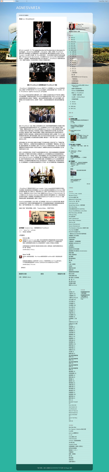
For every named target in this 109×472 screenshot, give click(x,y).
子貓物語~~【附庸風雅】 (75, 241)
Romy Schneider (73, 414)
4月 (73, 68)
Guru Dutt (71, 405)
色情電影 (71, 327)
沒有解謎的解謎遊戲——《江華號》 (79, 157)
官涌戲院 (71, 330)
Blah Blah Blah (72, 427)
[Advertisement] (78, 16)
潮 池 (72, 169)
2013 (72, 41)
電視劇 (70, 379)
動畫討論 (71, 353)
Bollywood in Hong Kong (75, 199)
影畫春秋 (71, 392)
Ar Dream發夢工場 (73, 197)
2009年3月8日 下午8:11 (28, 249)
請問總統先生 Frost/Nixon (41, 228)
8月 (73, 60)
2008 (72, 106)
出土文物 (71, 307)
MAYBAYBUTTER (56, 468)
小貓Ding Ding (72, 297)
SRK (70, 421)
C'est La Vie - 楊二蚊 (74, 201)
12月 (73, 52)
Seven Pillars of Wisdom (77, 125)
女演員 (70, 292)
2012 (72, 43)
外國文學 (71, 313)
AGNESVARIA (28, 8)
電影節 (70, 381)
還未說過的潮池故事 (81, 170)
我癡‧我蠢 (71, 252)
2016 (72, 37)
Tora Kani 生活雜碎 (74, 230)
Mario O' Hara (72, 410)
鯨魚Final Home (73, 285)
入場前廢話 (74, 72)
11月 (73, 54)
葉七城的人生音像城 (76, 144)
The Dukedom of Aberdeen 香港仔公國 (78, 228)
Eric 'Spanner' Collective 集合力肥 (77, 429)
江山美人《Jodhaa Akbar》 (78, 97)
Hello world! (73, 152)
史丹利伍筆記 (72, 237)
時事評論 (71, 347)
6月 (73, 64)
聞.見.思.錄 (71, 273)
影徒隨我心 (71, 247)
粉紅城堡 (71, 457)
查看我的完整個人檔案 (74, 31)
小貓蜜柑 (71, 295)
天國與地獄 (71, 239)
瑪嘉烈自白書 (72, 268)
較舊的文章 (61, 274)
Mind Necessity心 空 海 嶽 (75, 212)
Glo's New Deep (73, 207)
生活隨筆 (71, 314)
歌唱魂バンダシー (73, 450)
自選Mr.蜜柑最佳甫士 (77, 88)
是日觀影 (71, 256)
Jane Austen (72, 407)
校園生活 (71, 349)
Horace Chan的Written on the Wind (78, 210)
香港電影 (71, 342)
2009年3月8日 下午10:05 (29, 264)
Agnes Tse (26, 254)
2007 (72, 108)
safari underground (76, 179)
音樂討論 (71, 340)
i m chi (70, 435)
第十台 (70, 455)
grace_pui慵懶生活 (73, 433)
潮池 (70, 262)
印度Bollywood (72, 321)
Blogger (68, 468)
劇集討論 (71, 386)
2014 (72, 39)
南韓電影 (71, 334)
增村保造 (71, 388)
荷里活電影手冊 (73, 275)
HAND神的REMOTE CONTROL (77, 209)
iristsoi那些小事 (73, 436)
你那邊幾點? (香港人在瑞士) (76, 446)
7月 (73, 62)
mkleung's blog (72, 214)
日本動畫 (71, 303)
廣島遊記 (71, 390)
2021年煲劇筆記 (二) (75, 180)
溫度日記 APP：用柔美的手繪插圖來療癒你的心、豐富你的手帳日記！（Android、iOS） (79, 164)
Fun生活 (71, 431)
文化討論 (71, 299)
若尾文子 (71, 336)
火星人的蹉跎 (72, 264)
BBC (70, 400)
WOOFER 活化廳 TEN (74, 231)
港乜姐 (70, 260)
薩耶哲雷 (71, 396)
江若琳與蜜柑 (75, 81)
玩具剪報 (71, 332)
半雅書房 (73, 161)
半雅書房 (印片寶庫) (74, 235)
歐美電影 (29, 231)
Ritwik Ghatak (72, 412)
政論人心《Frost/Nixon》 (78, 92)
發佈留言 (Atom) (27, 277)
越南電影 (71, 375)
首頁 (42, 274)
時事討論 (71, 346)
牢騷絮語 (71, 452)
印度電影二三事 (73, 318)
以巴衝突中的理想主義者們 (77, 126)
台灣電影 (71, 311)
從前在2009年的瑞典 (74, 249)
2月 (73, 101)
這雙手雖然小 (72, 461)
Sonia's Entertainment (74, 224)
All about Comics (73, 195)
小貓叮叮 (71, 293)
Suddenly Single (73, 444)
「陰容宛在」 (75, 79)
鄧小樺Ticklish (72, 281)
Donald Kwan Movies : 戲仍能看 (77, 205)
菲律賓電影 (71, 373)
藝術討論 (71, 398)
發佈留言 (23, 267)
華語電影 (71, 371)
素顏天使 (71, 270)
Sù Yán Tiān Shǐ (75, 134)
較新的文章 (23, 274)
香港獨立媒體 (74, 118)
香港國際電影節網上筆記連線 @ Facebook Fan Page (85, 297)
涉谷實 (70, 351)
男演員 (24, 231)
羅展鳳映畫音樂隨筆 (74, 271)
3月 (73, 70)
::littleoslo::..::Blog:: (76, 151)
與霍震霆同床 (75, 83)
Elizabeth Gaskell (73, 402)
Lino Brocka (72, 409)
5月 (73, 66)
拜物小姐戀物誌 (74, 156)
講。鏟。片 (71, 279)
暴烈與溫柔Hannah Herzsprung (79, 76)
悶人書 (73, 74)
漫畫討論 (71, 384)
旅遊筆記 (71, 344)
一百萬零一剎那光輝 (77, 95)
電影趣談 (71, 382)
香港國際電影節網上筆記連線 (85, 292)
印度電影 (71, 316)
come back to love (76, 130)
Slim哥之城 (71, 442)
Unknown (25, 238)
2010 (72, 48)
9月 (73, 58)
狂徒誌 (70, 266)
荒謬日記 (71, 459)
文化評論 (71, 301)
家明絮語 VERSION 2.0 (75, 243)
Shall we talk (72, 222)
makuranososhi (73, 438)
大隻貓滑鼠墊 (75, 99)
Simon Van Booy (73, 417)
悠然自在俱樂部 (73, 448)
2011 (72, 46)
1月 (73, 103)
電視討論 (71, 377)
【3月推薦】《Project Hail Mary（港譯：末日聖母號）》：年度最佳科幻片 (82, 137)
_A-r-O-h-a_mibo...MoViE (75, 193)
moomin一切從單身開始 (75, 440)
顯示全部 (88, 183)
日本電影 (71, 305)
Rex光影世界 (72, 216)
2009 (72, 50)
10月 (73, 56)
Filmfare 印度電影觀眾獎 (78, 90)
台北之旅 (71, 309)
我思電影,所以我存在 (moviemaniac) (78, 251)
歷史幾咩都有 (72, 258)
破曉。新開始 (72, 454)
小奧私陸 (71, 245)
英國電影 (71, 338)
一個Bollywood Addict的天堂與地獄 (77, 233)
